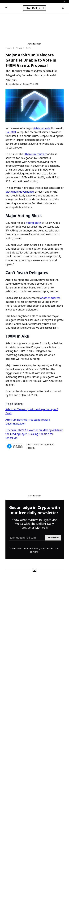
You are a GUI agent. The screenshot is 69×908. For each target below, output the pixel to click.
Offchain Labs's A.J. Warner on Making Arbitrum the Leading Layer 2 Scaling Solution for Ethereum (34, 434)
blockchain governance (19, 191)
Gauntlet (10, 132)
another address (50, 298)
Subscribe (53, 537)
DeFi (28, 48)
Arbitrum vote (41, 128)
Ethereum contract (35, 154)
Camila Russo (15, 84)
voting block (33, 222)
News (19, 48)
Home (8, 48)
